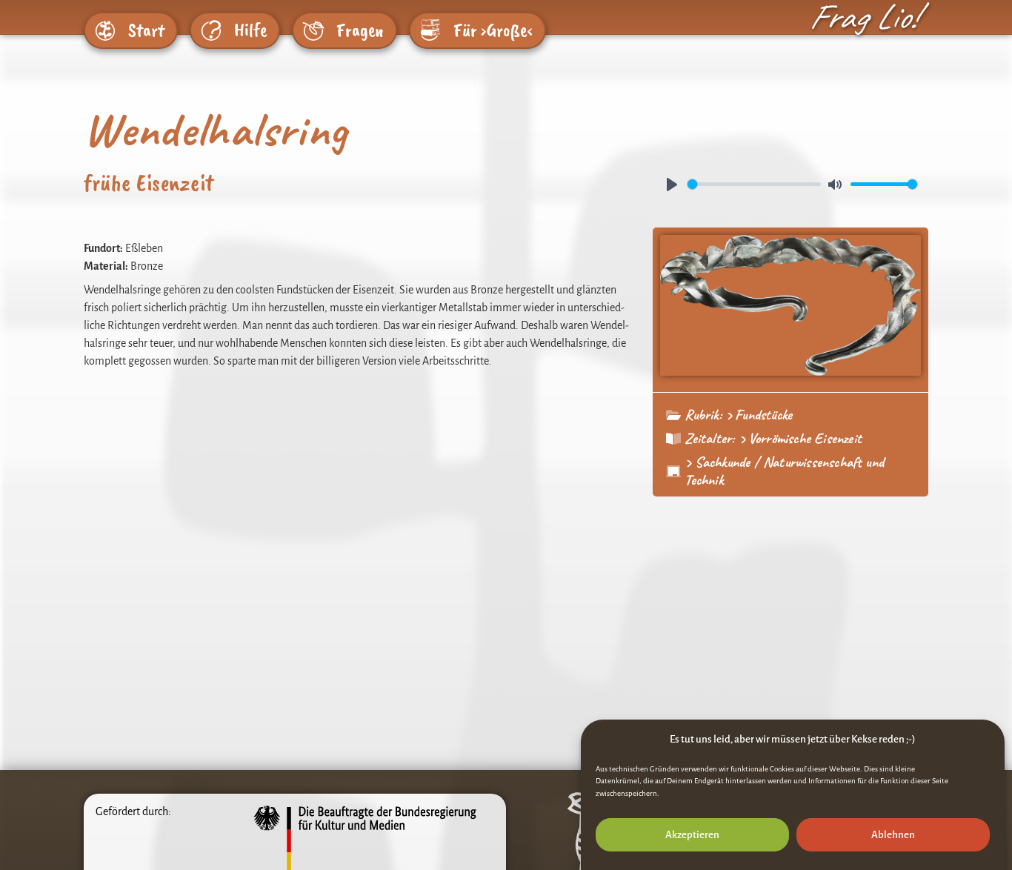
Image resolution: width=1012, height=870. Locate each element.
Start (146, 30)
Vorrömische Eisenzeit (805, 438)
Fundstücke (763, 414)
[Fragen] (313, 30)
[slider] (754, 184)
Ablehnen (893, 834)
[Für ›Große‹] (430, 30)
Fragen (360, 30)
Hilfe (250, 30)
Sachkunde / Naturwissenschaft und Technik (784, 471)
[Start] (105, 30)
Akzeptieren (692, 834)
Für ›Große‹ (493, 30)
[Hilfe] (211, 30)
